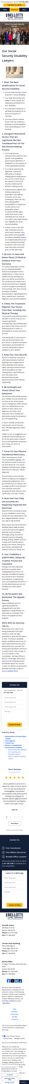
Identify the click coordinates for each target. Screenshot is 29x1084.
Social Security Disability (13, 747)
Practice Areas (8, 732)
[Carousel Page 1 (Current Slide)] (7, 817)
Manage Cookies (19, 1038)
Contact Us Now (14, 725)
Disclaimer (14, 1011)
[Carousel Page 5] (22, 817)
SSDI (23, 235)
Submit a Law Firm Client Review (14, 830)
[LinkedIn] (16, 981)
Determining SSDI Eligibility (17, 750)
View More (14, 823)
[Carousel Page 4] (18, 817)
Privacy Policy (14, 1014)
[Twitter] (12, 981)
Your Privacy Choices (13, 1036)
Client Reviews (14, 769)
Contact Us (14, 10)
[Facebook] (8, 981)
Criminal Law (9, 743)
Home (5, 10)
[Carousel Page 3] (14, 817)
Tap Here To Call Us (14, 5)
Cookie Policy (7, 1038)
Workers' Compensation (13, 745)
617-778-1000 (12, 933)
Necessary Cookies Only (9, 1079)
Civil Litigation (10, 741)
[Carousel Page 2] (11, 817)
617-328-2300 (12, 971)
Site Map (14, 1017)
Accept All (10, 1075)
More (24, 10)
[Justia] (20, 981)
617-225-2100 (12, 951)
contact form (12, 671)
